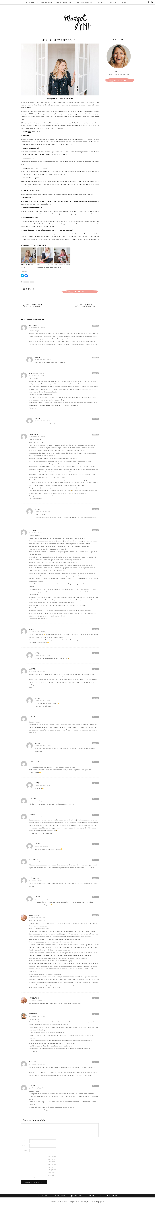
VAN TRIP (101, 2)
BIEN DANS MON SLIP (64, 2)
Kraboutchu (34, 915)
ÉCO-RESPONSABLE (45, 2)
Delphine (32, 530)
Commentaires (27, 289)
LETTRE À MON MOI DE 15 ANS (28, 266)
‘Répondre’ (95, 325)
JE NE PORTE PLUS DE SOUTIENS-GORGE (62, 266)
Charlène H (33, 434)
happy (26, 282)
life (32, 282)
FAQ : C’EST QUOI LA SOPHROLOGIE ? (85, 306)
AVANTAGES (29, 2)
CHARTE (113, 2)
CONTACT (123, 2)
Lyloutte (53, 98)
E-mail (23, 1146)
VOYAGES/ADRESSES (84, 2)
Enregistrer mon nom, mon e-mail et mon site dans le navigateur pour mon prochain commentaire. (52, 1167)
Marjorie (33, 799)
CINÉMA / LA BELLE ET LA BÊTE (32, 306)
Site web (23, 1150)
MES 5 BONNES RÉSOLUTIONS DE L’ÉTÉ (45, 266)
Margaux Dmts (35, 762)
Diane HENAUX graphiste (95, 1202)
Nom (23, 1141)
